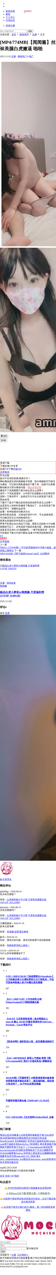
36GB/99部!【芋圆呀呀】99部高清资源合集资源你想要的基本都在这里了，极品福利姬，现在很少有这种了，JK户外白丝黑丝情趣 (30, 1081)
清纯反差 (11, 583)
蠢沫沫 (26, 1159)
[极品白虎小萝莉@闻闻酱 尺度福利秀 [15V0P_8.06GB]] (28, 568)
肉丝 (35, 1138)
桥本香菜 (44, 1144)
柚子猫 (52, 1144)
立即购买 (4, 472)
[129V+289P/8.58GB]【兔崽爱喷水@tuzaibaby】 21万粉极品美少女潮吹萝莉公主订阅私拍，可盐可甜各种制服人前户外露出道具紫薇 (30, 979)
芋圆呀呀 (9, 1147)
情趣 (14, 1135)
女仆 (30, 1138)
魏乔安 (49, 1150)
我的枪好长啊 (14, 1138)
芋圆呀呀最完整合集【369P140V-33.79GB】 (28, 1100)
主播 (13, 56)
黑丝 (2, 1135)
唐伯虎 (36, 1153)
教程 (8, 14)
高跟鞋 (29, 1135)
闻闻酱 (3, 538)
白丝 (7, 1135)
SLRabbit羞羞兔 (8, 1153)
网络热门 (22, 56)
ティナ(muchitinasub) (33, 1147)
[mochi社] (28, 12)
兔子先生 (18, 1147)
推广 (31, 56)
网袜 (2, 1147)
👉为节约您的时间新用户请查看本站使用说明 (28, 1188)
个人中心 (10, 17)
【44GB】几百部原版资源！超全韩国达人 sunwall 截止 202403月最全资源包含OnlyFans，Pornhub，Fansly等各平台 (30, 1021)
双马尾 (12, 1156)
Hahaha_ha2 (17, 1159)
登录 (7, 613)
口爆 (44, 1150)
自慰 (5, 1138)
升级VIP (17, 469)
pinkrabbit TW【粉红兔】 (28, 1156)
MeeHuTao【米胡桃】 (29, 1144)
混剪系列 (51, 1159)
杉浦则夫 (21, 1150)
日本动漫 (42, 1138)
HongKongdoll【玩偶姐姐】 (14, 1141)
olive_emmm (6, 1159)
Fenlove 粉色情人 (24, 1153)
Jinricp (33, 1159)
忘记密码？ (23, 1255)
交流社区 (10, 20)
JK (10, 1135)
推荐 (5, 436)
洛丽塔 (24, 1138)
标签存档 (10, 11)
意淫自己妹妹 (34, 1141)
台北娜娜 (44, 1153)
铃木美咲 (4, 1162)
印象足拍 (13, 1162)
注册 (13, 1255)
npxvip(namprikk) (8, 1150)
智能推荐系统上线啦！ (18, 945)
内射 (23, 1135)
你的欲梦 (48, 1147)
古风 (15, 1144)
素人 (18, 1135)
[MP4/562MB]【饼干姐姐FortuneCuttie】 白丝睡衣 (25, 553)
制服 (51, 1153)
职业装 (44, 1141)
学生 (7, 1156)
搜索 (30, 31)
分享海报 (4, 541)
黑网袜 (29, 1150)
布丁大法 (37, 1150)
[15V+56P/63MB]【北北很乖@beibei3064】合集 (30, 1117)
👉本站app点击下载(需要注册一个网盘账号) (28, 1193)
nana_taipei (41, 1159)
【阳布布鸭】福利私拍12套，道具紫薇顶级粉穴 (30, 1041)
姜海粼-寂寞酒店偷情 (17, 931)
